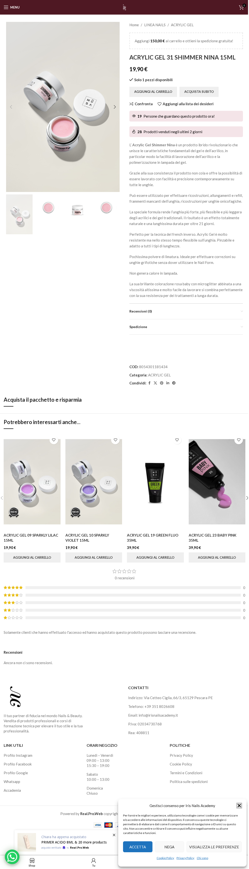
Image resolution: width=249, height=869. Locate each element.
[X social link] (155, 383)
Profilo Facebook (18, 764)
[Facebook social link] (149, 383)
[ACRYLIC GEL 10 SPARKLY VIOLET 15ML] (93, 481)
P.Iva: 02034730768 (145, 724)
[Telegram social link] (174, 383)
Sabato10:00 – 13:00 (98, 777)
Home (134, 25)
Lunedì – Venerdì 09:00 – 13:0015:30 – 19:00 (100, 760)
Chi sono (202, 858)
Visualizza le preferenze (214, 847)
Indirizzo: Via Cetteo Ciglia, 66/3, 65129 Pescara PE (170, 697)
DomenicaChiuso (95, 790)
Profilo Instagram (18, 755)
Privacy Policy (185, 858)
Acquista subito (199, 92)
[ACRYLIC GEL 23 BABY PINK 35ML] (217, 481)
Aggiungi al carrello (153, 92)
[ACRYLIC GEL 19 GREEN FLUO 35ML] (155, 481)
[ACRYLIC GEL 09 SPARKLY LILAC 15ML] (32, 481)
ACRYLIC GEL (182, 25)
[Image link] (15, 696)
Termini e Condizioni (186, 773)
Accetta (137, 847)
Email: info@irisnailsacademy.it (153, 715)
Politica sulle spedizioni (189, 781)
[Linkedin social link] (168, 383)
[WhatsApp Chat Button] (12, 857)
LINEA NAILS (155, 25)
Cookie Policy (165, 858)
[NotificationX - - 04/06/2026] (67, 842)
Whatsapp (12, 781)
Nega (169, 847)
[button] (239, 805)
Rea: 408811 (138, 732)
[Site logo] (124, 7)
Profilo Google (16, 773)
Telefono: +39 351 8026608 (151, 706)
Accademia (12, 790)
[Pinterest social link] (162, 383)
